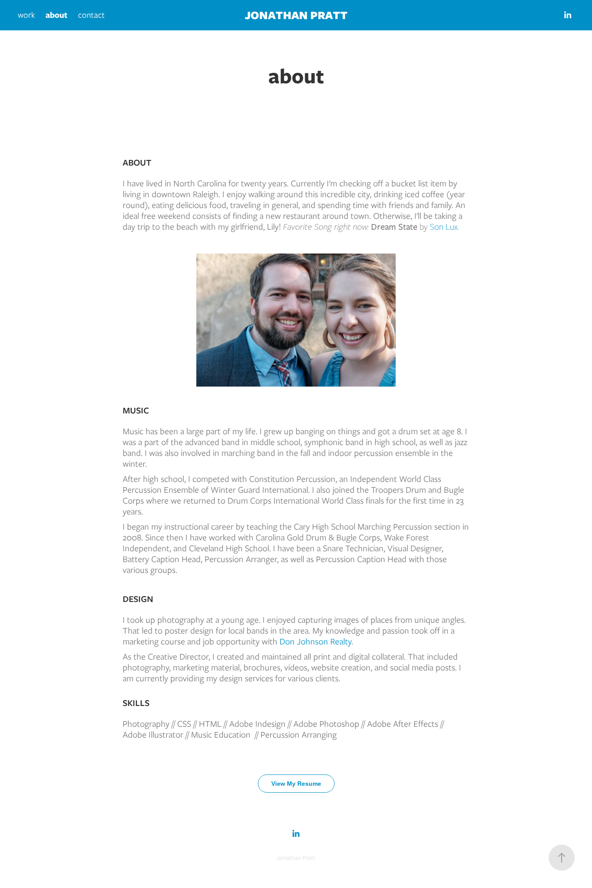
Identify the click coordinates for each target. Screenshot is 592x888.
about (57, 15)
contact (91, 15)
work (26, 15)
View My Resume (296, 783)
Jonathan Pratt (296, 15)
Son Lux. (444, 226)
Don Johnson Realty (315, 641)
